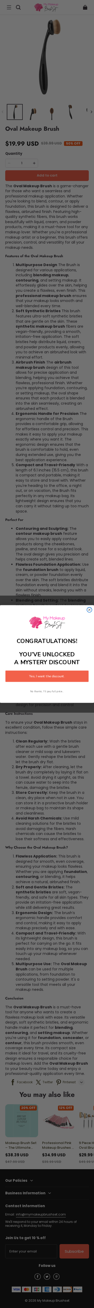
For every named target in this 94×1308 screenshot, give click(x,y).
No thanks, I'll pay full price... (47, 691)
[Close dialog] (89, 609)
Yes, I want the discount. (47, 676)
